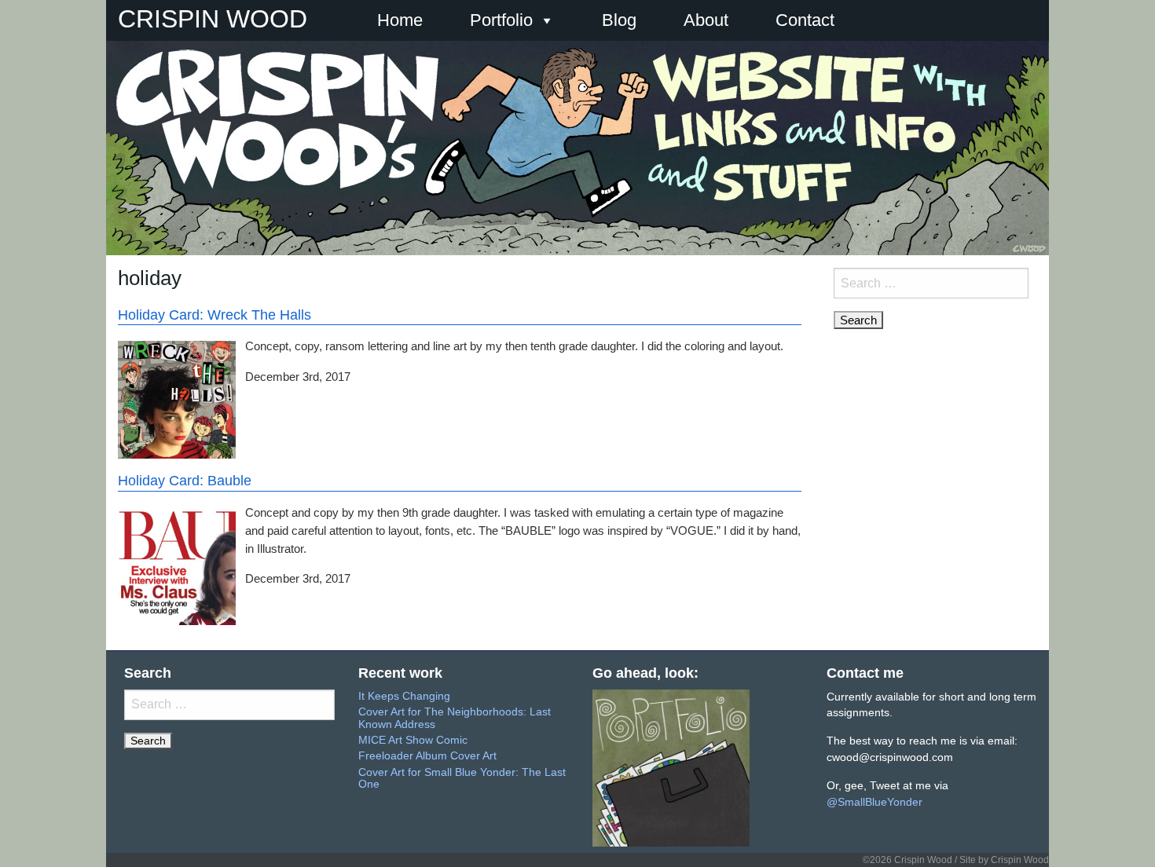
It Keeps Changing (404, 696)
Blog (619, 20)
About (706, 20)
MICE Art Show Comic (413, 740)
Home (400, 20)
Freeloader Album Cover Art (427, 756)
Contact (805, 20)
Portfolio (501, 20)
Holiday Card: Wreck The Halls (214, 315)
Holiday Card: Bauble (184, 480)
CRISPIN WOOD (212, 19)
